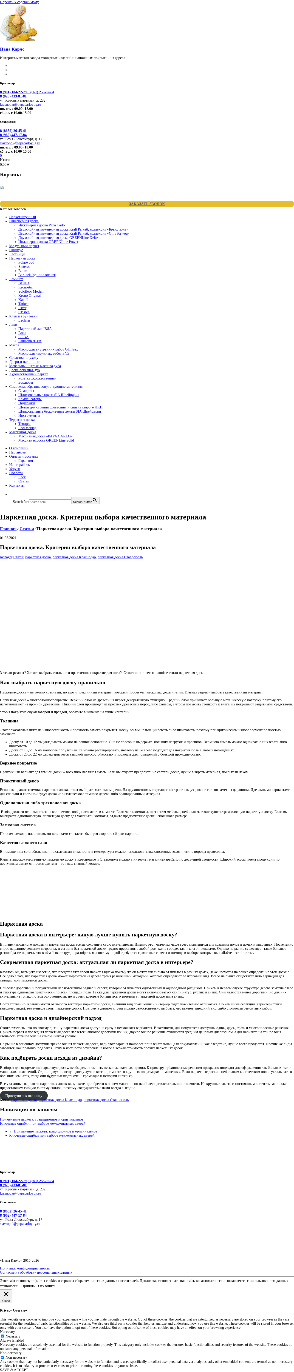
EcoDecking (27, 428)
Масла (14, 345)
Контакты (17, 485)
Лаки (13, 324)
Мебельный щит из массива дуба (35, 366)
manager (6, 557)
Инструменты (29, 415)
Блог (22, 477)
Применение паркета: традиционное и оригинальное (41, 1119)
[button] (15, 494)
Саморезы (26, 391)
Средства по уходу (23, 357)
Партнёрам (17, 452)
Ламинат (16, 279)
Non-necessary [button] (11, 1353)
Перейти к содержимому (19, 2)
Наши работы (20, 465)
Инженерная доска (24, 221)
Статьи (23, 481)
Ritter (22, 308)
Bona (22, 333)
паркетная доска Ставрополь (120, 557)
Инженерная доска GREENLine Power (48, 242)
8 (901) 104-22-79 (14, 92)
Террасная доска (22, 420)
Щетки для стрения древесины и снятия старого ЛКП (60, 407)
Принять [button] (28, 1286)
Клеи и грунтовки (23, 316)
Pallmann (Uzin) (30, 341)
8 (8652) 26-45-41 (13, 131)
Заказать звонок (147, 204)
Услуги (14, 469)
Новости (16, 473)
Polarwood (26, 262)
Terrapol (24, 424)
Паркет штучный (22, 217)
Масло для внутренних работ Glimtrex (48, 349)
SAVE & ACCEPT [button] (14, 1370)
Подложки (26, 403)
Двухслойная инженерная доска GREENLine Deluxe (59, 238)
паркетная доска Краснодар (74, 557)
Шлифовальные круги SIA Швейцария (48, 395)
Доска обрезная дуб (24, 370)
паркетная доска (38, 557)
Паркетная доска (22, 258)
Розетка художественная (37, 378)
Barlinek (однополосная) (37, 275)
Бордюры (25, 382)
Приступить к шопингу (23, 1096)
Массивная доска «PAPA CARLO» (45, 436)
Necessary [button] (7, 1332)
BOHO (23, 283)
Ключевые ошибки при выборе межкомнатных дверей (42, 1123)
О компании (18, 448)
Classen (24, 312)
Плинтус (16, 250)
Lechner (24, 320)
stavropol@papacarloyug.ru (20, 143)
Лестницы (17, 254)
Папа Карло (12, 49)
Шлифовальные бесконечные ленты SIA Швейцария (59, 411)
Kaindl (23, 300)
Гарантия (25, 460)
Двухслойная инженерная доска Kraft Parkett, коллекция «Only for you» (74, 233)
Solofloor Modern (31, 291)
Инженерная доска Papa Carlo (41, 225)
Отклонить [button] (46, 1286)
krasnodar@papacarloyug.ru (20, 104)
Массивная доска (22, 432)
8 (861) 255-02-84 (41, 92)
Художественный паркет (28, 374)
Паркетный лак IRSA (35, 329)
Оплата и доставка (23, 456)
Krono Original (29, 295)
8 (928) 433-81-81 (13, 96)
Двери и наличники (24, 362)
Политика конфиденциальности (25, 1268)
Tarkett (23, 304)
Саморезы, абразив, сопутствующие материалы (46, 386)
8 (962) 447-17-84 (13, 135)
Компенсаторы (30, 399)
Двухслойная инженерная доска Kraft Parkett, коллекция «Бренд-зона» (73, 229)
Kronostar (25, 287)
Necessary (13, 1336)
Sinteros (24, 266)
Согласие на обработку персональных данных (36, 1272)
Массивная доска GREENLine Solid (46, 440)
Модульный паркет (24, 246)
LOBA (23, 337)
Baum (22, 271)
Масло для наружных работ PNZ (44, 353)
